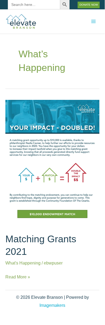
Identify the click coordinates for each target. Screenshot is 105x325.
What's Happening (23, 262)
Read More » (17, 276)
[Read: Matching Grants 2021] (52, 162)
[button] (89, 5)
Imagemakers (52, 305)
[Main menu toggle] (93, 22)
